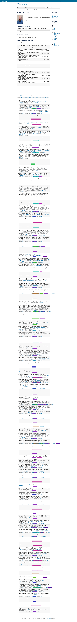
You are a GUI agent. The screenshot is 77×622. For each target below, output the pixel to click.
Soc (45, 404)
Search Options (31, 7)
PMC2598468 (30, 539)
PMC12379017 (21, 157)
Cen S (31, 586)
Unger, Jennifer (56, 35)
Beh (35, 293)
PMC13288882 (37, 102)
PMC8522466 (21, 250)
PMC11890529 (27, 146)
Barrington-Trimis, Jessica (56, 38)
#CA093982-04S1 (23, 81)
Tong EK (43, 465)
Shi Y (33, 122)
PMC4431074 (23, 437)
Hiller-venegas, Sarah (56, 43)
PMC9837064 (44, 190)
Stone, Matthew (57, 26)
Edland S (39, 161)
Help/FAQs (25, 7)
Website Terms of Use (49, 618)
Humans (46, 108)
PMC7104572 (21, 286)
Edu (41, 293)
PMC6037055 (27, 347)
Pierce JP (38, 101)
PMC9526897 (23, 210)
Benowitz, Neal (56, 34)
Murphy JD (38, 201)
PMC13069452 (29, 107)
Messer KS (47, 516)
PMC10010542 (21, 175)
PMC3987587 (42, 471)
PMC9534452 (35, 202)
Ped (34, 216)
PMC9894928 (44, 182)
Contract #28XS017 (23, 75)
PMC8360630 (27, 234)
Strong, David (56, 25)
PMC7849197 (39, 255)
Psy (34, 409)
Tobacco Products (55, 15)
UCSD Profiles (25, 4)
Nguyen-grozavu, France (56, 46)
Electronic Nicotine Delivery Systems (55, 17)
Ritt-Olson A (36, 558)
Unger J (39, 558)
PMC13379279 (41, 302)
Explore (54, 19)
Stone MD (21, 102)
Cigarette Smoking (55, 16)
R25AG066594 (21, 50)
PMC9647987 (39, 215)
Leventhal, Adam (57, 33)
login (36, 94)
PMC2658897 (29, 517)
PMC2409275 (36, 531)
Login (19, 9)
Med (35, 152)
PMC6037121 (39, 354)
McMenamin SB (25, 112)
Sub (36, 124)
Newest (19, 97)
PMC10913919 (36, 170)
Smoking (53, 14)
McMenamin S (25, 280)
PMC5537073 (27, 393)
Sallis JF (30, 484)
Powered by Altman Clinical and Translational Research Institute (66, 1)
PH (45, 256)
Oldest (22, 97)
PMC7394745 (44, 280)
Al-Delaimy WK (40, 521)
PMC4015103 (33, 466)
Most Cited (26, 97)
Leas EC (31, 122)
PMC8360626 (21, 240)
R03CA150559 (21, 69)
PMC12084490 (21, 134)
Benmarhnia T (24, 215)
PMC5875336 (36, 365)
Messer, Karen (56, 24)
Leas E (32, 106)
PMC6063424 (23, 340)
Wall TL (45, 511)
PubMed (23, 103)
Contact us (41, 619)
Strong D (37, 106)
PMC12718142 (34, 128)
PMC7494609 (27, 275)
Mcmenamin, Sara (55, 28)
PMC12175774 (27, 123)
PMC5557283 (43, 442)
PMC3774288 (21, 485)
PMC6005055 (43, 359)
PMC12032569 (42, 138)
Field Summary (42, 97)
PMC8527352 (27, 226)
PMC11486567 (24, 162)
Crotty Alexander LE (25, 214)
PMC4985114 (30, 412)
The (41, 532)
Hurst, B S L (55, 44)
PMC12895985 (44, 112)
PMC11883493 (33, 151)
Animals (45, 235)
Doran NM (38, 511)
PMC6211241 (36, 323)
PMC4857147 (44, 430)
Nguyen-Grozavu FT (22, 249)
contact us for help (20, 95)
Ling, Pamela (56, 36)
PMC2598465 (32, 544)
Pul (35, 147)
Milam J (24, 559)
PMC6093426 (21, 335)
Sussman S (32, 581)
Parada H (35, 201)
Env (35, 246)
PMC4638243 (45, 420)
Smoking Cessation (55, 18)
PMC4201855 (27, 480)
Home (18, 7)
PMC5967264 (30, 452)
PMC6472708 (34, 297)
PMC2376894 (27, 522)
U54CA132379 (23, 53)
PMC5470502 (38, 387)
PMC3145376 (41, 498)
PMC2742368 (30, 512)
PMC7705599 (23, 261)
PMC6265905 (32, 317)
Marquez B (42, 161)
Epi (33, 108)
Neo (34, 330)
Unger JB (21, 564)
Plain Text (46, 97)
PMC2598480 (39, 549)
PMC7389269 (32, 329)
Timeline (37, 97)
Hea (36, 587)
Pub (38, 108)
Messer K (41, 101)
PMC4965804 (38, 408)
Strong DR (34, 101)
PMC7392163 (30, 376)
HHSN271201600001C (24, 59)
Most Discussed (31, 97)
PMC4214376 (29, 507)
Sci (40, 176)
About (21, 7)
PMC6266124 (36, 310)
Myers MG (35, 511)
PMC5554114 (36, 398)
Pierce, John (56, 23)
